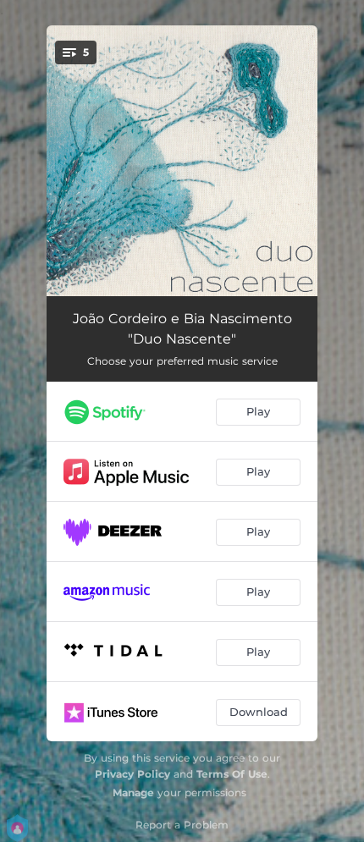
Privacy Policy (132, 774)
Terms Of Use (231, 774)
